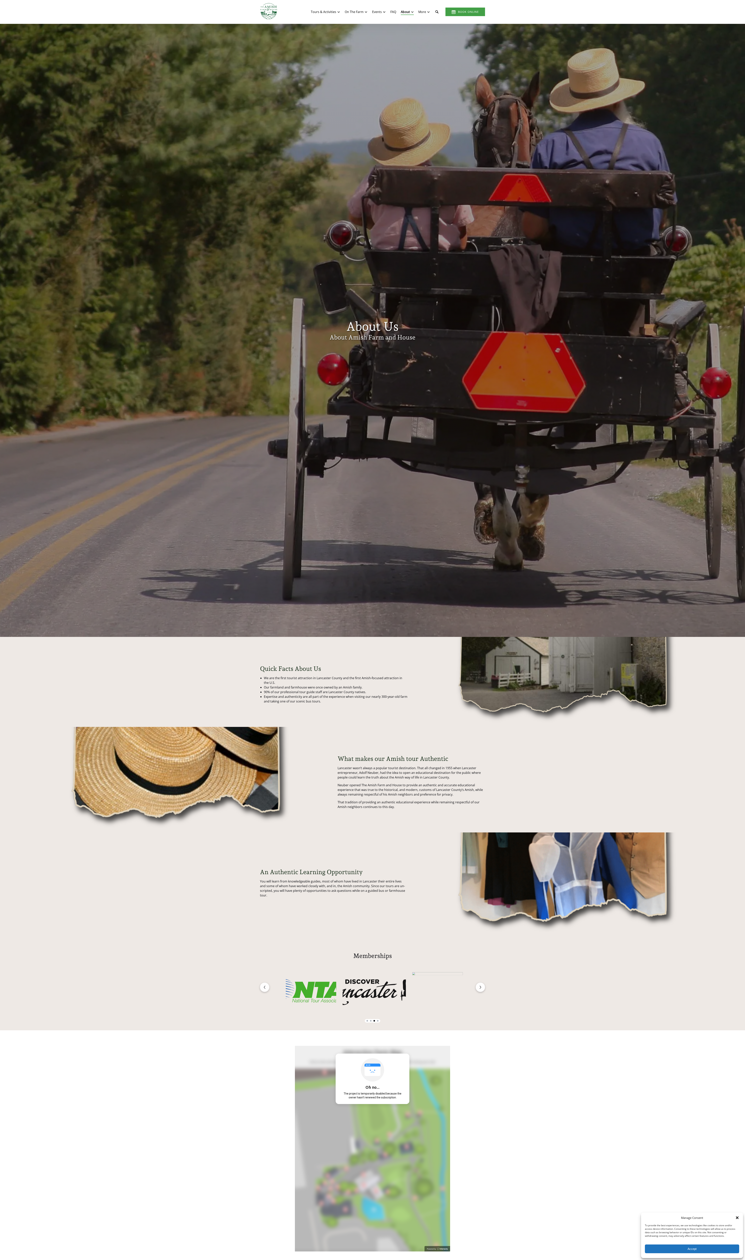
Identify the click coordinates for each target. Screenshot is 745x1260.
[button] (737, 1218)
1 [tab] (367, 1021)
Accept (692, 1248)
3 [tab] (374, 1021)
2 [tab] (371, 1021)
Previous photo (264, 987)
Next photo (480, 987)
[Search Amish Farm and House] (437, 11)
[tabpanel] (372, 991)
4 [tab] (378, 1021)
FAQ (393, 12)
